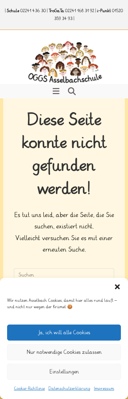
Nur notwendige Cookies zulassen (64, 352)
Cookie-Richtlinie (29, 388)
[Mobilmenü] (56, 91)
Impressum (104, 388)
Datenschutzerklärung (69, 388)
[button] (117, 286)
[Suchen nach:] (72, 91)
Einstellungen (64, 372)
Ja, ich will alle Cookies (64, 333)
